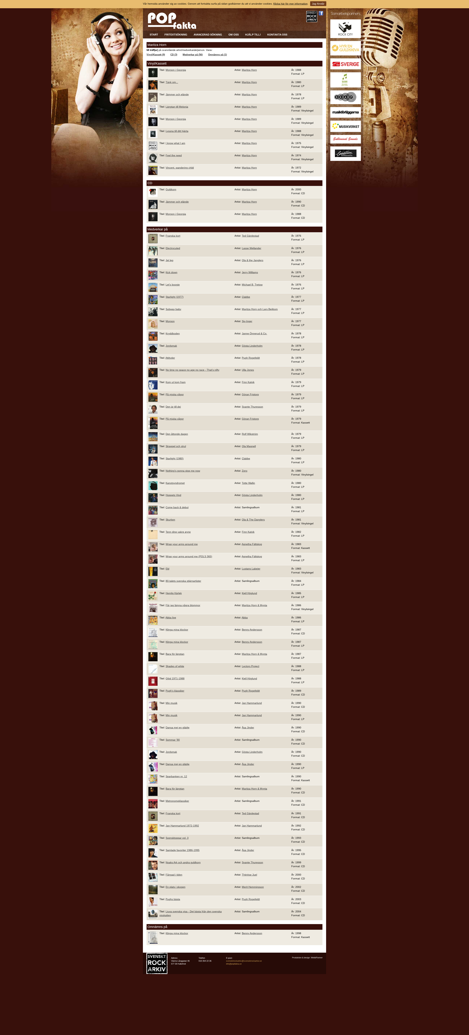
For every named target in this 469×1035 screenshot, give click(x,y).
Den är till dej (173, 406)
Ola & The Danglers (253, 519)
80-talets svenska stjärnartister (183, 580)
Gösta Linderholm (252, 345)
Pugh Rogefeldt (251, 357)
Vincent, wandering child (180, 167)
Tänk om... (172, 82)
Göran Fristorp (250, 394)
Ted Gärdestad (250, 235)
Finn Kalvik (248, 382)
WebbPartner (317, 957)
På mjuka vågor (175, 394)
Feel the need (174, 155)
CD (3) (173, 54)
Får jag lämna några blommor (183, 605)
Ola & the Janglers (252, 260)
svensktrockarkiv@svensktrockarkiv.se (244, 961)
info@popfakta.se (234, 964)
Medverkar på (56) (193, 54)
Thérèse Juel (249, 874)
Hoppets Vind (173, 495)
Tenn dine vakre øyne (178, 531)
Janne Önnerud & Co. (254, 333)
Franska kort (173, 235)
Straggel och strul (176, 446)
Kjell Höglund (249, 593)
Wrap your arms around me (182, 544)
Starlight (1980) (175, 458)
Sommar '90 (173, 739)
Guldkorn (171, 189)
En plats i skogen (175, 886)
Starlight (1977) (175, 296)
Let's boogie (173, 284)
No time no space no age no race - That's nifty (192, 369)
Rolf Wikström (250, 433)
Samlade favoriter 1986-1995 (183, 850)
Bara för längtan (175, 653)
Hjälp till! (253, 34)
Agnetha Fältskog (252, 544)
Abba (245, 617)
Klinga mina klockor (177, 629)
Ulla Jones (248, 369)
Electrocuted (173, 248)
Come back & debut (177, 507)
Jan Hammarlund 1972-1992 (182, 825)
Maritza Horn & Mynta (254, 605)
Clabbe (246, 296)
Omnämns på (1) (217, 54)
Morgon (170, 321)
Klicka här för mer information (290, 3)
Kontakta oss (277, 34)
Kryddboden (173, 333)
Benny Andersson (252, 629)
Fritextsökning (176, 34)
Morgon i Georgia (176, 69)
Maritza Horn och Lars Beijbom (260, 309)
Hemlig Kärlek (174, 593)
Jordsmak (171, 345)
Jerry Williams (250, 272)
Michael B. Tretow (252, 284)
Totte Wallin (248, 483)
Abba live (170, 617)
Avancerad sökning (208, 34)
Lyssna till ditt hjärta (177, 131)
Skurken (170, 519)
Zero (244, 470)
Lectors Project (250, 666)
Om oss (233, 34)
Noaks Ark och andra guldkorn (183, 862)
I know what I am (175, 143)
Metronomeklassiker (177, 800)
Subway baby (173, 309)
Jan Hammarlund (252, 703)
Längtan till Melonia (177, 106)
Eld (167, 568)
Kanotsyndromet (175, 483)
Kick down (171, 272)
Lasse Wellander (251, 248)
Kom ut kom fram (176, 382)
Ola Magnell (249, 446)
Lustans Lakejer (251, 568)
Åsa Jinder (248, 727)
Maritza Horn (249, 69)
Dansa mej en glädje (177, 727)
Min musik (171, 703)
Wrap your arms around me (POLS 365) (189, 556)
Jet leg (169, 260)
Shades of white (175, 666)
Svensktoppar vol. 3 (177, 837)
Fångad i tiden (174, 874)
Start (154, 34)
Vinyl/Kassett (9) (156, 54)
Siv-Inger (247, 321)
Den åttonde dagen (177, 433)
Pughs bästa (173, 899)
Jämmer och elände (177, 94)
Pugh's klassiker (175, 690)
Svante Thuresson (252, 406)
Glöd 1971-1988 (175, 678)
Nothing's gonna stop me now (183, 470)
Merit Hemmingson (253, 886)
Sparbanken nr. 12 (176, 776)
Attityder (170, 357)
